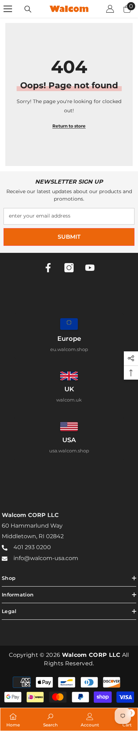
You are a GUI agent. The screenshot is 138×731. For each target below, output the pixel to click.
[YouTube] (90, 267)
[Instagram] (69, 267)
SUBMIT (69, 236)
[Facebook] (48, 267)
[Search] (28, 9)
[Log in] (110, 9)
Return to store (69, 126)
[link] (50, 719)
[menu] (8, 9)
